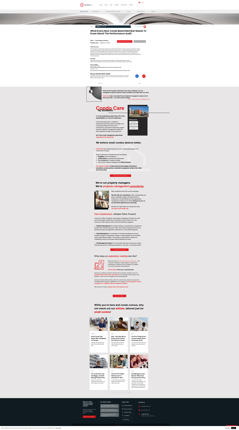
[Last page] (129, 392)
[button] (106, 4)
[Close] (237, 428)
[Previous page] (111, 392)
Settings (227, 428)
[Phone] (139, 414)
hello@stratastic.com (146, 406)
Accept (233, 428)
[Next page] (127, 392)
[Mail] (139, 406)
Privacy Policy (58, 428)
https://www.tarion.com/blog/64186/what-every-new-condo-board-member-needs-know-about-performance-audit (110, 70)
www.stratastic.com (145, 410)
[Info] (139, 410)
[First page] (108, 392)
